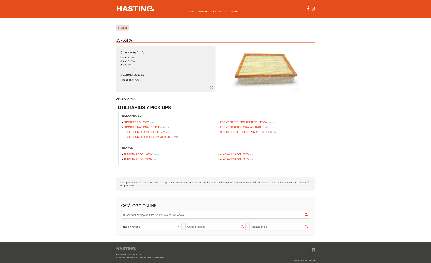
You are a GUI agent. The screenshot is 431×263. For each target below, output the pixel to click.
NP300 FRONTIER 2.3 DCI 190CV (143, 132)
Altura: (123, 64)
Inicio (191, 11)
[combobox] (151, 226)
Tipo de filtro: (127, 79)
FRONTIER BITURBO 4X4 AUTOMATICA (243, 122)
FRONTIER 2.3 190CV (136, 122)
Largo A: (124, 57)
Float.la (312, 260)
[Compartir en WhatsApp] (211, 87)
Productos (220, 11)
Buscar (307, 215)
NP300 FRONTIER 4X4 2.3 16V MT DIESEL (148, 137)
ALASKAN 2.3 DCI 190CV (138, 159)
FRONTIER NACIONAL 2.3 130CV (143, 127)
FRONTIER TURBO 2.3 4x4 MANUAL (241, 127)
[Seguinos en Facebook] (313, 250)
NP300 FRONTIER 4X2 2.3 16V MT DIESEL (244, 132)
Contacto (237, 11)
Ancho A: (125, 61)
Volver (123, 27)
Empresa (204, 11)
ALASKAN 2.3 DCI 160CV (138, 154)
